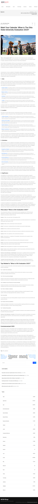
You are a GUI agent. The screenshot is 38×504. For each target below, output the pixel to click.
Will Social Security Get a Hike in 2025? (7, 386)
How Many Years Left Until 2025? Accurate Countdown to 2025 (11, 383)
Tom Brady (19, 477)
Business (25, 6)
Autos (14, 6)
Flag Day (19, 445)
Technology (19, 6)
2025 (3, 350)
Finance (30, 6)
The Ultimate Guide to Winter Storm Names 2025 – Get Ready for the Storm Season (12, 357)
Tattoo (19, 473)
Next (27, 354)
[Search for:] (15, 363)
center (19, 429)
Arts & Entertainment (19, 408)
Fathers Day (19, 437)
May (19, 461)
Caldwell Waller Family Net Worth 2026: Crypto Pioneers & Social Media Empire (13, 375)
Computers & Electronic (19, 433)
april (19, 404)
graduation (6, 350)
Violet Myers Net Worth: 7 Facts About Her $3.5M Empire (10, 380)
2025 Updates (8, 6)
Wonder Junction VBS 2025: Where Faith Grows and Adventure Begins (23, 357)
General (19, 449)
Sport (19, 469)
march (19, 457)
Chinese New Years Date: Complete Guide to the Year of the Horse (11, 372)
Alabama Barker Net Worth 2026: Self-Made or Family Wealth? (11, 378)
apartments (19, 400)
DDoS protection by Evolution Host (32, 502)
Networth (19, 465)
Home (2, 6)
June (19, 453)
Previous (9, 354)
